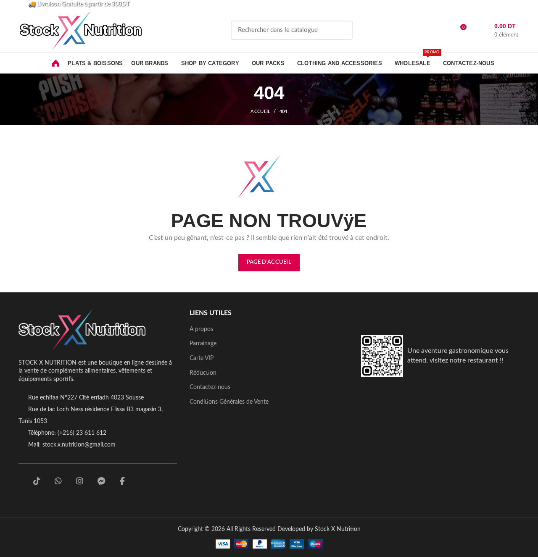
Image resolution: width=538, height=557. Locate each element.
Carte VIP (202, 358)
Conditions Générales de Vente (229, 402)
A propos (201, 329)
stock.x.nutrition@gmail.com (79, 445)
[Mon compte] (444, 30)
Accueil (260, 111)
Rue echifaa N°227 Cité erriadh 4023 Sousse (86, 398)
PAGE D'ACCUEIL (269, 262)
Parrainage (203, 344)
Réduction (203, 373)
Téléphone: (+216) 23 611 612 (67, 433)
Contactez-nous (210, 387)
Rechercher (341, 30)
